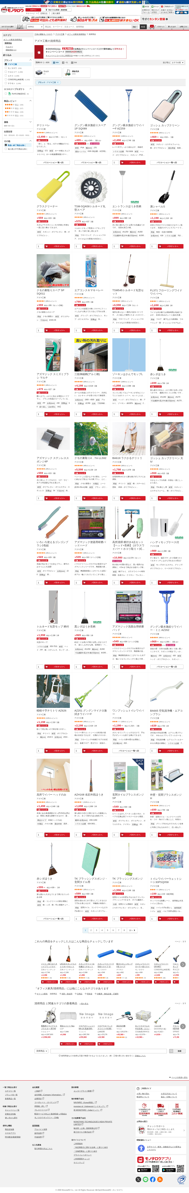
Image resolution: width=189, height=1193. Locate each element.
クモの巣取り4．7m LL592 (90, 458)
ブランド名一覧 (11, 1095)
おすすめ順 (176, 62)
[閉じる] (111, 60)
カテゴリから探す (8, 26)
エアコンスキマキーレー (88, 290)
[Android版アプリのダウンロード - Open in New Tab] (173, 1169)
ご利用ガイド (146, 1088)
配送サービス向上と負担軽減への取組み (50, 1114)
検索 (143, 27)
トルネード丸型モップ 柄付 (53, 626)
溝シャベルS (157, 206)
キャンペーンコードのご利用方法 (59, 56)
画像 (57, 62)
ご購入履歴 (55, 13)
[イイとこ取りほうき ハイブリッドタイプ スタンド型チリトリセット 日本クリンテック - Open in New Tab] (49, 954)
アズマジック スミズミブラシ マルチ (53, 376)
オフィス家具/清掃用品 (76, 34)
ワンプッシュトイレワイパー (128, 712)
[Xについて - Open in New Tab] (138, 1182)
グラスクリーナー (47, 206)
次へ (131, 930)
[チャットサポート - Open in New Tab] (155, 9)
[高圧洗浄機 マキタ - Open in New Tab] (124, 1016)
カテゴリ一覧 (10, 1091)
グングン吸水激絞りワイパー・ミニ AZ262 (166, 628)
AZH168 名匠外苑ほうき (88, 794)
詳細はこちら (140, 1056)
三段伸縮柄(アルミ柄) (87, 374)
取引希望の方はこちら (43, 1149)
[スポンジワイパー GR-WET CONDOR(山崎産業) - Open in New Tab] (162, 954)
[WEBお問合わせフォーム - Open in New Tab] (145, 9)
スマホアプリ (10, 1133)
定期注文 (44, 13)
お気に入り (183, 26)
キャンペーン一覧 (12, 1110)
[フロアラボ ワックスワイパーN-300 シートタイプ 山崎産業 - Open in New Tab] (106, 1016)
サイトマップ (79, 1163)
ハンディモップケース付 (164, 542)
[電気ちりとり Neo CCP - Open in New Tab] (68, 1016)
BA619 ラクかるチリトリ (127, 458)
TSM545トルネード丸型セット (128, 292)
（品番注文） (20, 26)
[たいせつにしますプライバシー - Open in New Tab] (181, 1179)
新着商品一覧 (10, 1099)
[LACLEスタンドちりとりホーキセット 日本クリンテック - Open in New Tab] (68, 954)
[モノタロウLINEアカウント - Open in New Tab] (145, 1182)
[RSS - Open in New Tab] (160, 1182)
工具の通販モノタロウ (43, 34)
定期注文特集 (10, 1114)
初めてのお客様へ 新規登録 (57, 10)
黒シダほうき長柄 (84, 626)
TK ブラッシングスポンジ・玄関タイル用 (91, 880)
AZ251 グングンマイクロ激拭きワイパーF (90, 712)
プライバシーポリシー (83, 1155)
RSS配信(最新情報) (13, 1137)
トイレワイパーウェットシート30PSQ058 (166, 880)
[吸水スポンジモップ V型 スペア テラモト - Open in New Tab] (124, 954)
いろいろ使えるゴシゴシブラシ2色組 (52, 544)
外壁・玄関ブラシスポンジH (166, 796)
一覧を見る (83, 1004)
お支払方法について (169, 1094)
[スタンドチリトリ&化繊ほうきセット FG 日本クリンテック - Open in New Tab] (87, 954)
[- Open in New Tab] (144, 1109)
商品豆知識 (9, 1129)
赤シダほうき (158, 374)
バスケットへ (135, 162)
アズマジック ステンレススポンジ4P (53, 460)
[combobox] (87, 26)
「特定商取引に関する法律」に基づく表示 (91, 1147)
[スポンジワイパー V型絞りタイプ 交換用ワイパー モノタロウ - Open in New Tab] (106, 954)
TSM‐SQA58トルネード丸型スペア (89, 208)
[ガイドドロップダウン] (167, 11)
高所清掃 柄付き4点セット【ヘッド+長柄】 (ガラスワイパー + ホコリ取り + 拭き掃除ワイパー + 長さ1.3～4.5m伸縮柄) (128, 546)
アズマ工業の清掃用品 (47, 40)
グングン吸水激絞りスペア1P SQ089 (90, 127)
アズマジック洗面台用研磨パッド (128, 628)
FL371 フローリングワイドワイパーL (166, 292)
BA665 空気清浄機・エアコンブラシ (166, 712)
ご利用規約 (78, 1144)
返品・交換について (169, 1097)
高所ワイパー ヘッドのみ (51, 794)
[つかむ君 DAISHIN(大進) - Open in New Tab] (162, 1016)
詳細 (134, 27)
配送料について (143, 1097)
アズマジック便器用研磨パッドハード (90, 544)
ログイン (33, 10)
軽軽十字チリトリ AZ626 (51, 710)
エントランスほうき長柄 (126, 206)
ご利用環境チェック (82, 1159)
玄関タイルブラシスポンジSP (128, 796)
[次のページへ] (183, 964)
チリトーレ (43, 125)
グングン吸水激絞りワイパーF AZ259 (128, 127)
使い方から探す (11, 1118)
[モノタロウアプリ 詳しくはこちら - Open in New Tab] (161, 1159)
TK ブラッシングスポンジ (127, 878)
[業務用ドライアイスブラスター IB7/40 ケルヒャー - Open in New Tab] (49, 1016)
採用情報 (35, 1126)
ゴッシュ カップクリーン (165, 125)
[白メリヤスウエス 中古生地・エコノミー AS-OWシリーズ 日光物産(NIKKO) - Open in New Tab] (143, 1016)
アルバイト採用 (40, 1129)
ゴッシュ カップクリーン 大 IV (166, 460)
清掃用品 (31, 27)
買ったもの (172, 26)
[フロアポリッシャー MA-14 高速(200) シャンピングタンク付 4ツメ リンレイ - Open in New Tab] (87, 1016)
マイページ (30, 13)
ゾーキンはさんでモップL (127, 374)
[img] (13, 10)
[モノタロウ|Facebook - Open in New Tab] (153, 1182)
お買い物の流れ (143, 1094)
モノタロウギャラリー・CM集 (46, 1118)
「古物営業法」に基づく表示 (85, 1151)
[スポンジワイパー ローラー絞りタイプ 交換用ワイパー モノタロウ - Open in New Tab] (143, 954)
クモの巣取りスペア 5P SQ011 (50, 292)
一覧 (66, 62)
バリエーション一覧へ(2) (53, 162)
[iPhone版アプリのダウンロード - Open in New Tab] (148, 1169)
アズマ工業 (59, 34)
